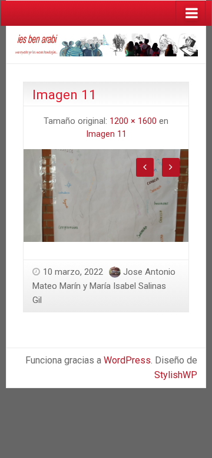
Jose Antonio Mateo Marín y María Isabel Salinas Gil (103, 286)
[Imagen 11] (106, 194)
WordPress (127, 360)
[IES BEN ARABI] (106, 43)
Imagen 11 (106, 134)
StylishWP (175, 374)
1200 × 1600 (133, 121)
